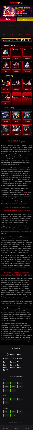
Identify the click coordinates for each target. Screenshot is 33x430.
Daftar (8, 19)
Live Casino (20, 26)
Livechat (27, 428)
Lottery (20, 34)
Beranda (4, 26)
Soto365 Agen (8, 145)
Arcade (12, 34)
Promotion (27, 34)
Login (25, 19)
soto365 (13, 422)
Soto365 (26, 192)
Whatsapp (5, 428)
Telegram (16, 428)
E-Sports (4, 34)
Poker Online (26, 27)
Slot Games (12, 26)
